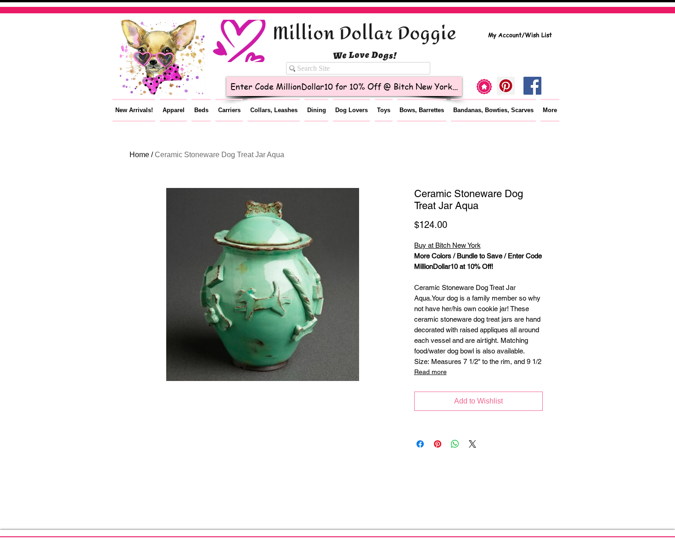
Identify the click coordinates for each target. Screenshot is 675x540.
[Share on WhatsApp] (455, 443)
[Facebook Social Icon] (532, 86)
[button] (173, 110)
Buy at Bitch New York (447, 245)
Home (139, 155)
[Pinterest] (506, 86)
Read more (430, 371)
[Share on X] (472, 443)
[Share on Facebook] (420, 443)
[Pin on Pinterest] (437, 443)
